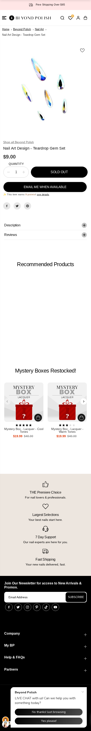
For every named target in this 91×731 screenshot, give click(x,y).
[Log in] (78, 18)
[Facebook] (6, 206)
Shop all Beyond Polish (18, 142)
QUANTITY (16, 164)
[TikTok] (46, 607)
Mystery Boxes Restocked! (45, 370)
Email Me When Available (45, 187)
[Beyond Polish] (29, 17)
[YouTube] (55, 607)
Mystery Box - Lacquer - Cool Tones (23, 430)
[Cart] (85, 18)
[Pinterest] (27, 206)
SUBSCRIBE (76, 597)
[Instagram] (27, 607)
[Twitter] (17, 206)
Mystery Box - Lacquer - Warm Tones (67, 430)
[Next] (83, 401)
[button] (4, 18)
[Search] (62, 18)
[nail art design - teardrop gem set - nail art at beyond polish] (45, 89)
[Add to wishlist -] (82, 50)
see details (43, 194)
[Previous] (7, 401)
